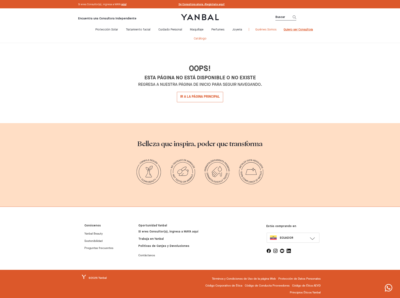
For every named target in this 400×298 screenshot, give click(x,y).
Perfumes (217, 29)
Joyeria (237, 29)
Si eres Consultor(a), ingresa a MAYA (102, 4)
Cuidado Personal (170, 29)
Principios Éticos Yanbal (305, 292)
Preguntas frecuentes (98, 248)
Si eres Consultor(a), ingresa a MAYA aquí (168, 231)
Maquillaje (197, 29)
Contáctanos (146, 255)
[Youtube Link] (282, 250)
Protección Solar (106, 29)
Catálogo (200, 38)
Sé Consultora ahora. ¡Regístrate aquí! (202, 4)
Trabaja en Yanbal (151, 238)
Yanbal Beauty (93, 234)
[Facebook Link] (268, 250)
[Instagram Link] (275, 250)
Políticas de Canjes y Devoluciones (163, 246)
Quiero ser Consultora (298, 29)
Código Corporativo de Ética (223, 286)
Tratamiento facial (138, 29)
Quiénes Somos (265, 29)
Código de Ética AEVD (306, 286)
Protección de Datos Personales (299, 279)
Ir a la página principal (200, 96)
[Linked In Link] (288, 250)
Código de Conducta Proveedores (267, 286)
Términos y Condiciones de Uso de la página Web (244, 279)
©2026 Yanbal (98, 278)
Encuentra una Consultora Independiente (107, 18)
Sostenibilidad (93, 241)
